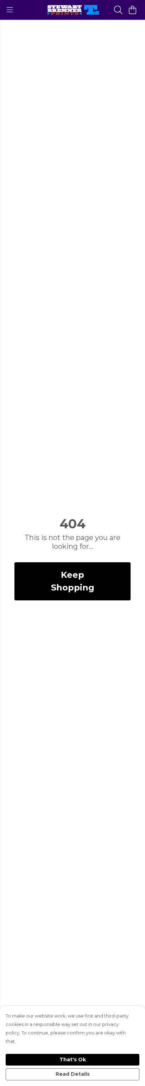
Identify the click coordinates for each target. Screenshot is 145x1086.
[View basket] (132, 10)
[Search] (118, 10)
